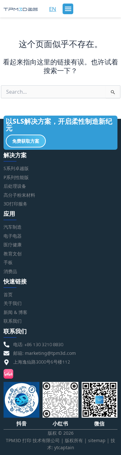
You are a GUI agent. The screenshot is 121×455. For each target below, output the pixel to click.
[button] (68, 9)
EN (52, 9)
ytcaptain (64, 447)
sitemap (97, 440)
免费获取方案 (25, 141)
